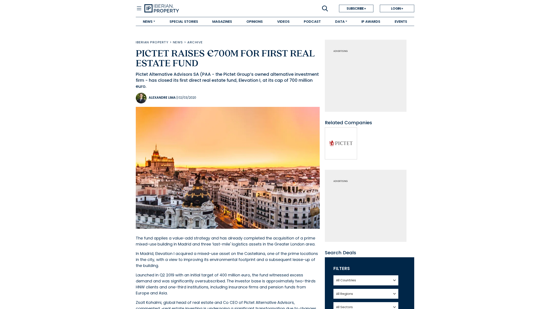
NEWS (148, 21)
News (178, 42)
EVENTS (401, 21)
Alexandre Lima (162, 97)
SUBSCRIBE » (356, 8)
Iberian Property (152, 42)
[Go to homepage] (209, 8)
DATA (340, 21)
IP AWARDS (370, 21)
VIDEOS (283, 21)
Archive (195, 42)
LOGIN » (397, 8)
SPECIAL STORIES (184, 21)
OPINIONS (254, 21)
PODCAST (312, 21)
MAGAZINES (222, 21)
